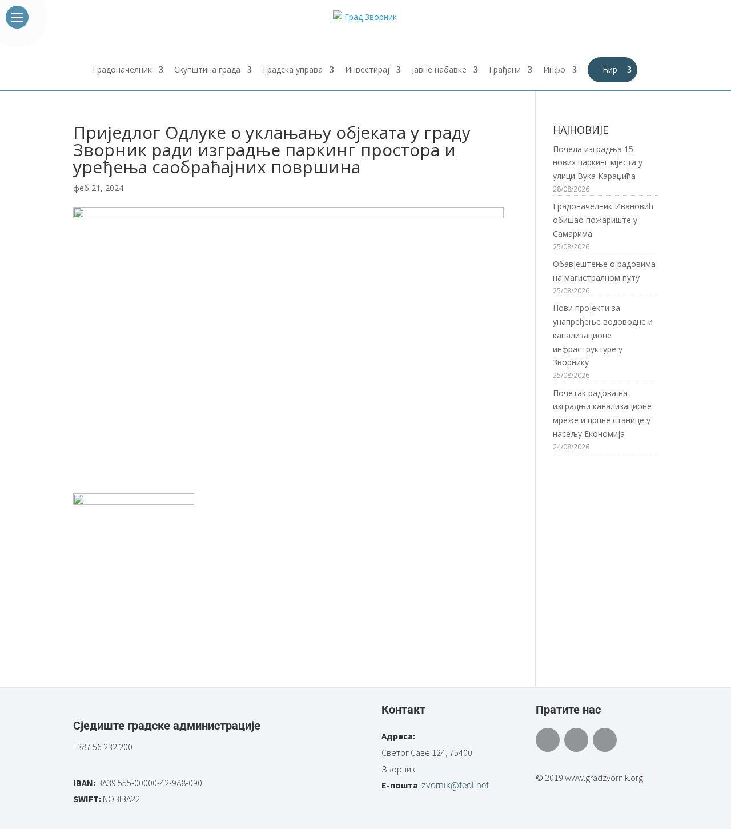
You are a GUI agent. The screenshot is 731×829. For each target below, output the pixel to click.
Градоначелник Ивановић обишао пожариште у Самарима (603, 220)
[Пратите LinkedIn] (605, 740)
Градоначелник (122, 70)
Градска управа (293, 70)
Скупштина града (207, 70)
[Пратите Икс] (576, 740)
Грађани (505, 70)
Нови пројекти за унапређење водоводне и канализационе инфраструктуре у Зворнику (603, 335)
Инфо (554, 70)
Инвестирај (367, 70)
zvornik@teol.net (455, 785)
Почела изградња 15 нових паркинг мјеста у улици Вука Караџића (597, 163)
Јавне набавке (439, 70)
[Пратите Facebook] (548, 740)
